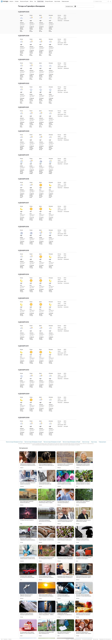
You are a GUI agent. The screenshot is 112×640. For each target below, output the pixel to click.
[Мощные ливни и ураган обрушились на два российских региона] (28, 535)
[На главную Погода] (5, 1)
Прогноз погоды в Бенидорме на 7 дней (52, 441)
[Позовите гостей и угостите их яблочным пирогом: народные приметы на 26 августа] (84, 609)
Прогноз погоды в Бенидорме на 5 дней (33, 441)
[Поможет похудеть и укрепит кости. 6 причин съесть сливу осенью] (65, 479)
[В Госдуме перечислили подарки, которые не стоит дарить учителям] (84, 553)
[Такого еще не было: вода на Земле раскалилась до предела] (46, 591)
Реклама (10, 639)
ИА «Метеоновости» (107, 639)
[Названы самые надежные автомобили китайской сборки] (28, 572)
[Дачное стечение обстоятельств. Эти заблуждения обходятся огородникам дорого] (46, 553)
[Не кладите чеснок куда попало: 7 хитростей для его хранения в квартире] (65, 535)
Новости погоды (85, 441)
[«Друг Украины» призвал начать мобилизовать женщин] (84, 516)
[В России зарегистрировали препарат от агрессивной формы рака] (84, 591)
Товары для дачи (102, 441)
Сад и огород (94, 441)
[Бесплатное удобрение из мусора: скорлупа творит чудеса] (84, 628)
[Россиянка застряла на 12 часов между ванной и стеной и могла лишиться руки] (28, 553)
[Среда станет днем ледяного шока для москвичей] (84, 497)
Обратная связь (95, 639)
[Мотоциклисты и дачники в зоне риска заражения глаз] (46, 628)
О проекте (67, 639)
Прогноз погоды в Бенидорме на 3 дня (14, 441)
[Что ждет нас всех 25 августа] (28, 516)
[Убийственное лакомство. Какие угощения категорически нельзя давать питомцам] (28, 460)
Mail (2, 639)
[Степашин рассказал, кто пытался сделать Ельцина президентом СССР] (65, 516)
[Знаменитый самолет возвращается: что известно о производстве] (65, 609)
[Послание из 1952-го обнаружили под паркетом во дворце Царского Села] (65, 460)
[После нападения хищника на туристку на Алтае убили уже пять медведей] (46, 460)
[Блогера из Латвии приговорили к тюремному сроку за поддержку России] (65, 553)
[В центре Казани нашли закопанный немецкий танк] (46, 479)
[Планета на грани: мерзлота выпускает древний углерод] (28, 609)
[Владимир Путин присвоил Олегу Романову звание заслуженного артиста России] (65, 572)
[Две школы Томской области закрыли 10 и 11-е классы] (65, 628)
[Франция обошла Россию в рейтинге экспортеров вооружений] (28, 591)
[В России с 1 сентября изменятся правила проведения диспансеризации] (28, 479)
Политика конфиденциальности (75, 639)
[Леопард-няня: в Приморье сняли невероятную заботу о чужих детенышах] (46, 497)
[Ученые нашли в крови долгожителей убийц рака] (65, 591)
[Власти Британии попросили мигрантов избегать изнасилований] (28, 497)
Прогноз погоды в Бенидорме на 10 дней (71, 441)
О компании (5, 639)
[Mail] (2, 1)
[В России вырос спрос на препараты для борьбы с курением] (65, 497)
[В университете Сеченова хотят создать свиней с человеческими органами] (46, 535)
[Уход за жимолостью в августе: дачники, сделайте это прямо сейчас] (84, 479)
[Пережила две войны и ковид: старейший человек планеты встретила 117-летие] (84, 460)
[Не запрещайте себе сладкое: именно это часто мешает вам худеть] (28, 628)
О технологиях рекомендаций (87, 639)
